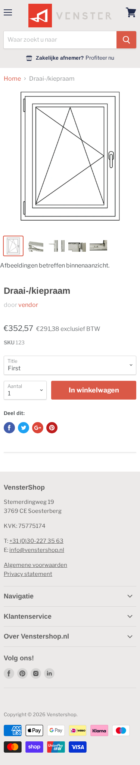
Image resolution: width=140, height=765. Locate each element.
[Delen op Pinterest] (51, 427)
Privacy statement (28, 574)
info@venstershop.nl (36, 550)
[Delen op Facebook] (9, 427)
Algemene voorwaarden (35, 565)
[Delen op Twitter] (23, 427)
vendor (28, 304)
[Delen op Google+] (37, 427)
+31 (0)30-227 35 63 (36, 541)
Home (12, 78)
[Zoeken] (126, 39)
